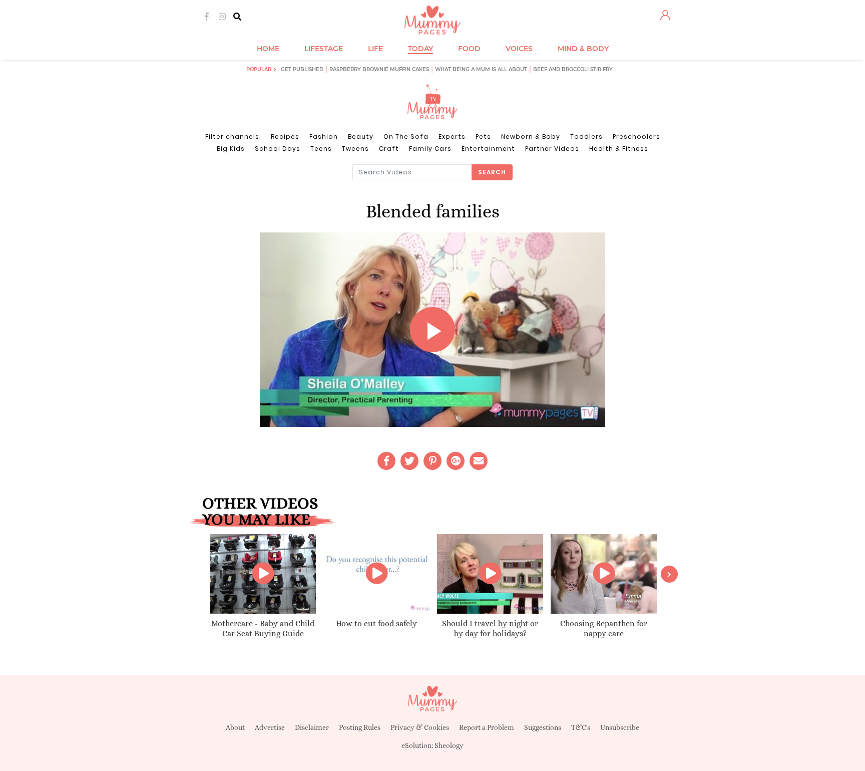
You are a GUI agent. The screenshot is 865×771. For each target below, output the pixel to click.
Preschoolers (636, 136)
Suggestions (542, 727)
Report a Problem (486, 727)
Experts (452, 136)
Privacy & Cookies (419, 727)
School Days (277, 148)
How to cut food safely (376, 623)
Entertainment (488, 148)
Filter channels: (233, 136)
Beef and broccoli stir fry (573, 69)
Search (492, 172)
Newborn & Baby (530, 136)
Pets (483, 136)
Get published (302, 69)
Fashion (323, 136)
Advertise (270, 727)
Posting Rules (359, 727)
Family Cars (430, 148)
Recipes (285, 136)
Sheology (449, 745)
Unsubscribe (619, 727)
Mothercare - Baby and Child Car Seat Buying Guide (262, 629)
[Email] (479, 461)
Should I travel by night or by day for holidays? (490, 629)
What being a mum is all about (481, 69)
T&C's (580, 727)
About (235, 727)
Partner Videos (552, 148)
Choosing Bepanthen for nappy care (603, 629)
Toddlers (586, 136)
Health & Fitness (618, 148)
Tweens (355, 148)
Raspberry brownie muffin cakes (379, 69)
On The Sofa (405, 136)
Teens (321, 148)
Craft (389, 148)
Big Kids (231, 148)
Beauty (360, 136)
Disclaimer (312, 727)
